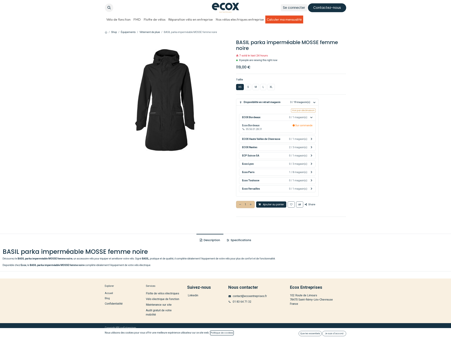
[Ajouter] (251, 204)
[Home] (106, 32)
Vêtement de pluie (150, 32)
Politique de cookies (222, 332)
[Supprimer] (240, 204)
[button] (109, 8)
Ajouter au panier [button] (273, 204)
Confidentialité (114, 303)
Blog (107, 298)
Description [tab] (211, 240)
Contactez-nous (327, 7)
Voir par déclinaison (303, 110)
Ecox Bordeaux (251, 125)
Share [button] (311, 204)
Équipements (128, 32)
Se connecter (294, 7)
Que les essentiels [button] (310, 333)
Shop (114, 32)
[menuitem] (118, 19)
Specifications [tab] (240, 240)
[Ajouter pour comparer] (299, 204)
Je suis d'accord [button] (334, 333)
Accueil (109, 293)
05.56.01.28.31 (254, 129)
